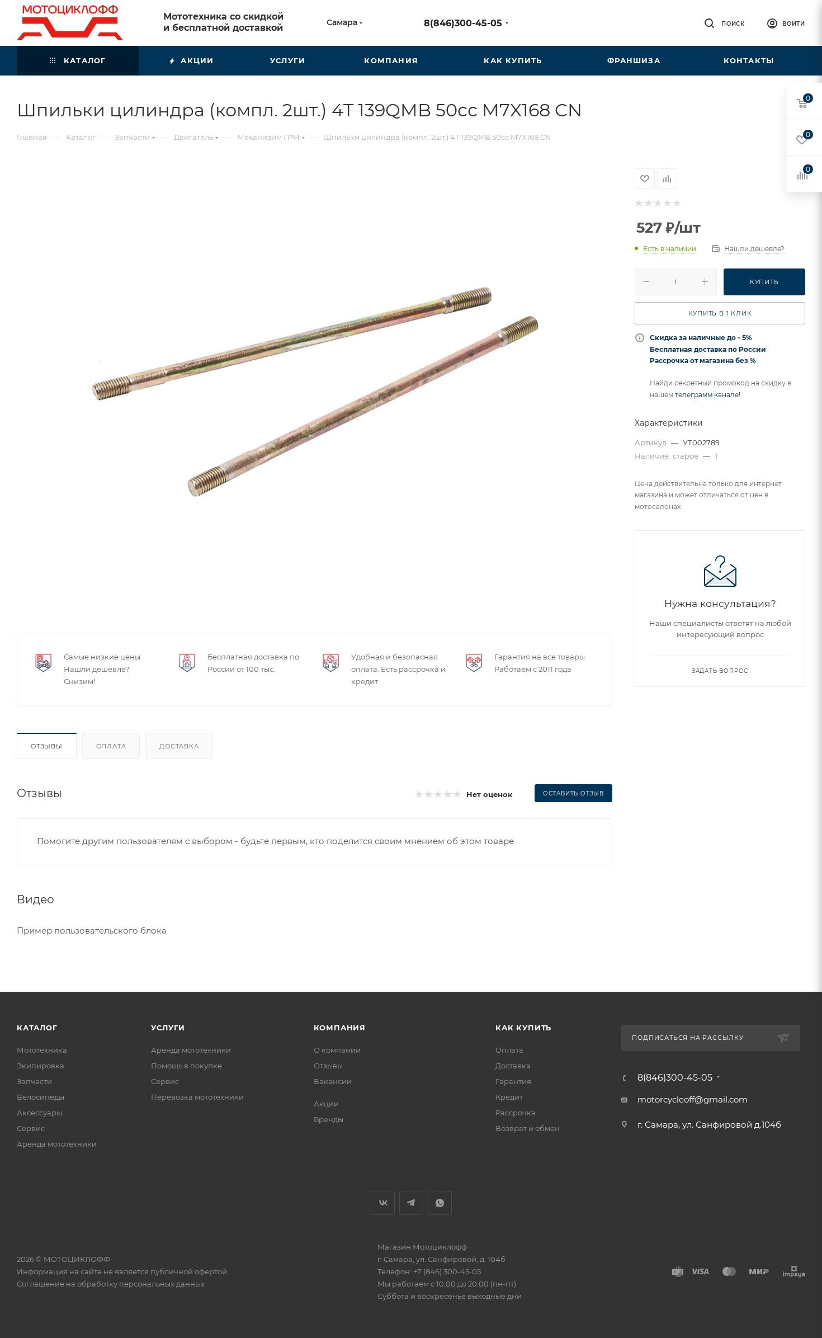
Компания (340, 1027)
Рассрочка (515, 1112)
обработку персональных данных (141, 1283)
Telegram (411, 1203)
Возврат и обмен (527, 1128)
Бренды (328, 1119)
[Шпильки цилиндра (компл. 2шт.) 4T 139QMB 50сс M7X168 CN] (314, 392)
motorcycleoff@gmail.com (692, 1099)
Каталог (37, 1027)
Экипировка (40, 1065)
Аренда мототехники (57, 1143)
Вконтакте (383, 1203)
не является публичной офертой (165, 1271)
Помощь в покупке (186, 1065)
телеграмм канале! (707, 394)
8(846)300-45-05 (463, 23)
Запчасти (34, 1081)
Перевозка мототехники (197, 1096)
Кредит (509, 1096)
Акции (326, 1103)
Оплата (111, 746)
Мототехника (42, 1049)
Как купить (523, 1027)
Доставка (179, 746)
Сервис (31, 1128)
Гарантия (513, 1081)
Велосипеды (40, 1096)
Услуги (168, 1027)
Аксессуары (39, 1112)
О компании (337, 1049)
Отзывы (47, 746)
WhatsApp (440, 1203)
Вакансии (333, 1081)
